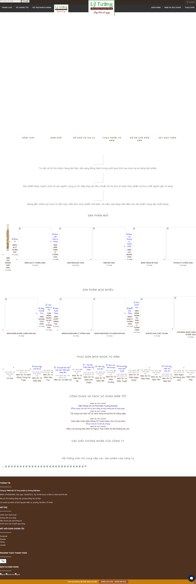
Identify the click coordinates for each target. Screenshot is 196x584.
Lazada (3, 545)
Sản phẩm (156, 7)
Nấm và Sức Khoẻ (172, 7)
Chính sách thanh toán (8, 515)
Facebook (3, 536)
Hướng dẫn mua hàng (8, 518)
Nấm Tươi (28, 138)
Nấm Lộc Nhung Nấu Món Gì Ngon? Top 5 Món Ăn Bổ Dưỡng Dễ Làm (98, 429)
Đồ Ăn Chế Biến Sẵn (140, 139)
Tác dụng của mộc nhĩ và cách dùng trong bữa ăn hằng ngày (98, 413)
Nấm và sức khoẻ (98, 403)
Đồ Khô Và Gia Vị (84, 138)
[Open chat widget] (191, 578)
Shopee (3, 539)
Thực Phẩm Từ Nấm (112, 139)
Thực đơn (189, 7)
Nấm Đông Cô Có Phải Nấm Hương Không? (98, 406)
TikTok (2, 542)
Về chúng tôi (22, 7)
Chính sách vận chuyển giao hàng (12, 524)
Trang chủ (7, 7)
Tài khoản (190, 2)
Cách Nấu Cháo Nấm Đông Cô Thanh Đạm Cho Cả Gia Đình (98, 421)
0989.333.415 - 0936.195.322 (113, 582)
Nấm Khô (56, 138)
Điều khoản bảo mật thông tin (11, 521)
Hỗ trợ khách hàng (41, 7)
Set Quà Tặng (167, 138)
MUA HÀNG (15, 259)
